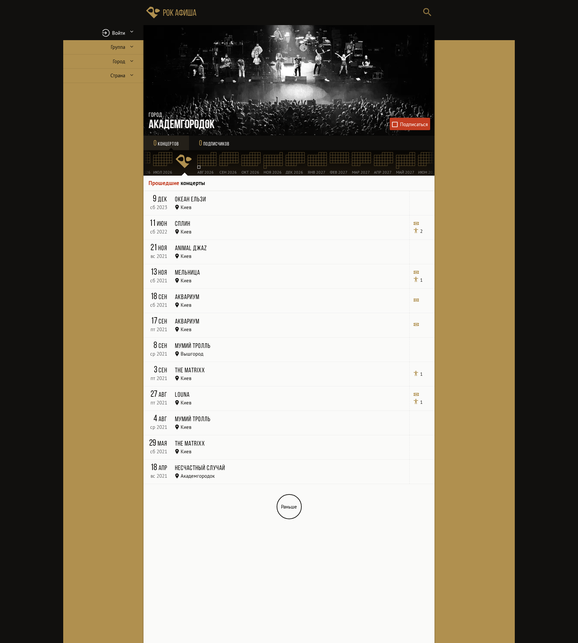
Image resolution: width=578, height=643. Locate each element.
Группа (118, 47)
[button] (103, 32)
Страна (117, 75)
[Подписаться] (410, 124)
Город (119, 61)
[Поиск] (427, 12)
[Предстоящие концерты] (185, 163)
